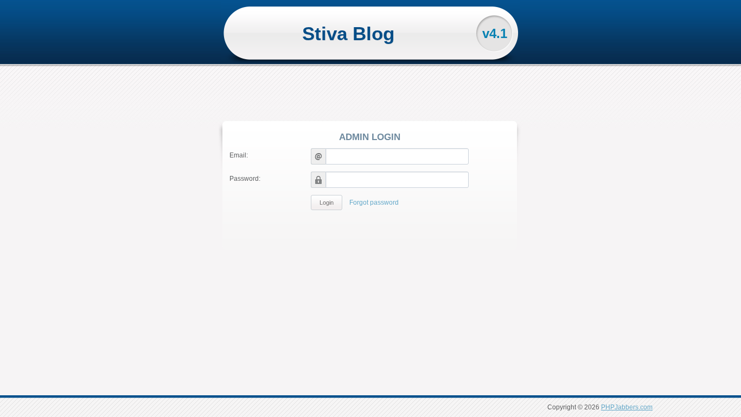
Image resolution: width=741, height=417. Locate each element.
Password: (244, 178)
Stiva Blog (348, 33)
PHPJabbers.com (627, 407)
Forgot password (374, 202)
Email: (238, 155)
